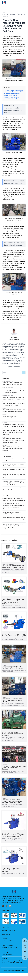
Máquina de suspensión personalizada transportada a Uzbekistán (11, 418)
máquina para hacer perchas (13, 226)
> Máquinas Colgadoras (8, 930)
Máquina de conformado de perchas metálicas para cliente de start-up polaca (13, 519)
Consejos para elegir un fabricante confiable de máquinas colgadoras (13, 425)
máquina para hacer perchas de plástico (12, 52)
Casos (4, 402)
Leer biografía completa (14, 366)
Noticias (5, 422)
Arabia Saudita (7, 232)
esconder (14, 88)
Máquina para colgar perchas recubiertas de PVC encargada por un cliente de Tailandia (13, 440)
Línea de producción (8, 381)
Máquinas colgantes (8, 395)
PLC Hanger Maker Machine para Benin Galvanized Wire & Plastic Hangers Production (12, 526)
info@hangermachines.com (10, 947)
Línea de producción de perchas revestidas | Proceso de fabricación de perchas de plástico (13, 391)
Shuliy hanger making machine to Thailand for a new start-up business (13, 499)
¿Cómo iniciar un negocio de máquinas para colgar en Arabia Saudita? (12, 448)
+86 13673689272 (7, 940)
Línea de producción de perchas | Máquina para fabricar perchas (12, 383)
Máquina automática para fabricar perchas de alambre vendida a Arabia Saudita (13, 432)
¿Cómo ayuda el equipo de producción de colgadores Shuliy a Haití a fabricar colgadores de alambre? (13, 506)
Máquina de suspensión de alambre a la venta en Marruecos (13, 404)
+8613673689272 (7, 954)
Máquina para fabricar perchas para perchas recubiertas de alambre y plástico (13, 476)
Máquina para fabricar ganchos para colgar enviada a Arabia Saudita (13, 411)
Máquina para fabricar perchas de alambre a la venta (13, 465)
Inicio (3, 13)
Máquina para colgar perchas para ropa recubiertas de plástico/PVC (13, 398)
